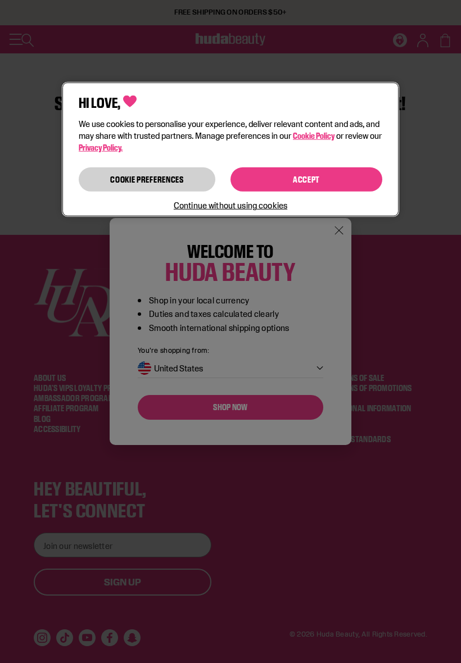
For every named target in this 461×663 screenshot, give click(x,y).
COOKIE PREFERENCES (147, 179)
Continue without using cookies (230, 205)
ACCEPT (306, 179)
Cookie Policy (314, 135)
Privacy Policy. (101, 147)
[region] (230, 149)
